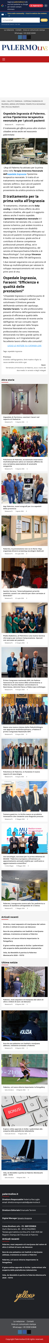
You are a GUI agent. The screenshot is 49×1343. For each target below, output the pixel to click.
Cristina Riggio (9, 866)
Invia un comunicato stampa (34, 30)
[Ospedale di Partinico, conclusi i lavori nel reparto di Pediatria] (24, 399)
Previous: (22, 359)
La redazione (9, 30)
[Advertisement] (24, 80)
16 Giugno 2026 (19, 689)
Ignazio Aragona (25, 1218)
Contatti (18, 30)
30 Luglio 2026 (19, 553)
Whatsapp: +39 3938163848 (25, 33)
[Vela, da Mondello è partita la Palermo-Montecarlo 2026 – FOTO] (24, 1155)
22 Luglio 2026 (19, 598)
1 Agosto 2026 (19, 511)
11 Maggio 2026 (20, 908)
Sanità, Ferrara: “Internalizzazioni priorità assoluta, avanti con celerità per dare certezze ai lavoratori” (24, 593)
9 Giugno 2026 (19, 734)
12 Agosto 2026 (19, 422)
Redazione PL (9, 125)
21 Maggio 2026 (20, 819)
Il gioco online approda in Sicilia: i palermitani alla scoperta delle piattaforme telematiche (23, 946)
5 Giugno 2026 (19, 776)
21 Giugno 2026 (19, 643)
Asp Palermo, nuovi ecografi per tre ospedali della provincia (22, 507)
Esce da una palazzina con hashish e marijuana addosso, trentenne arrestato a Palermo (23, 932)
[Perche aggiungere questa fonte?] (46, 5)
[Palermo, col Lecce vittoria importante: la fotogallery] (24, 1069)
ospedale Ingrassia (16, 174)
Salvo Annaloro (9, 1090)
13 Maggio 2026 (20, 866)
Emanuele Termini (10, 1134)
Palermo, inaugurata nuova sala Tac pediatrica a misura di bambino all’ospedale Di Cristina (24, 904)
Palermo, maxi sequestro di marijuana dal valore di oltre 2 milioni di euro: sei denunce (24, 925)
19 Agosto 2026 (22, 1134)
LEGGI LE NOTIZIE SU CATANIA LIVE (24, 345)
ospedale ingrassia (15, 351)
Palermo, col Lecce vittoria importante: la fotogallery (21, 939)
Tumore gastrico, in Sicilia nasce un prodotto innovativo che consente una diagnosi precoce (23, 815)
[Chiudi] (5, 6)
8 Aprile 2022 (20, 125)
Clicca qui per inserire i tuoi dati (10, 24)
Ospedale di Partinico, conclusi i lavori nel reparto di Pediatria (21, 418)
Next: (26, 367)
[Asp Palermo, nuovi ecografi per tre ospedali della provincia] (24, 488)
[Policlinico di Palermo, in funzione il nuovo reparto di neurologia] (24, 754)
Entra (44, 20)
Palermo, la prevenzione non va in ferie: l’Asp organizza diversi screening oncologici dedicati (23, 550)
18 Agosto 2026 (20, 1177)
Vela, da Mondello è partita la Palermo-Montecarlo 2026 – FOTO (20, 953)
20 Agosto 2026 (19, 1004)
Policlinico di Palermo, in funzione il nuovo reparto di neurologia (21, 773)
